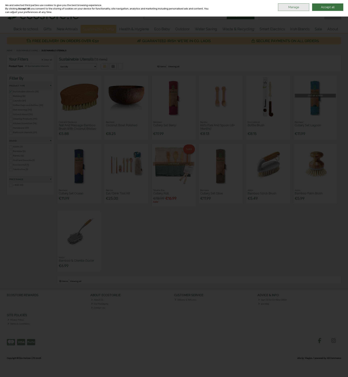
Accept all (328, 7)
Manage (293, 7)
